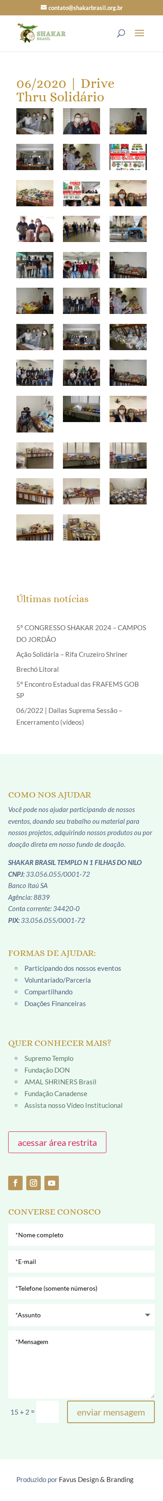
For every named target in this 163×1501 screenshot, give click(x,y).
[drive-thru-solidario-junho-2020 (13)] (81, 301)
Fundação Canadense (55, 1093)
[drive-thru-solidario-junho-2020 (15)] (34, 337)
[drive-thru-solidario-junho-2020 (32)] (34, 121)
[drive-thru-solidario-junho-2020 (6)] (34, 229)
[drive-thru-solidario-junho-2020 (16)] (81, 337)
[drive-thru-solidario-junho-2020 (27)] (34, 491)
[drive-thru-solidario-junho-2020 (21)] (34, 414)
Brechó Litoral (37, 669)
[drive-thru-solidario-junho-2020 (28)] (81, 491)
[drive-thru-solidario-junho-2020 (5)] (128, 193)
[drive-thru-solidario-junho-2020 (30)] (34, 527)
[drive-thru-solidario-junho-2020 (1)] (81, 157)
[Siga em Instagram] (33, 1183)
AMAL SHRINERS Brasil (60, 1082)
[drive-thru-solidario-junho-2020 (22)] (81, 409)
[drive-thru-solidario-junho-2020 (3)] (34, 193)
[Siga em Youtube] (51, 1183)
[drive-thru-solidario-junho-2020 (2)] (128, 157)
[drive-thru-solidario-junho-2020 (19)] (81, 373)
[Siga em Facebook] (15, 1183)
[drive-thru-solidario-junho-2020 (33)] (81, 121)
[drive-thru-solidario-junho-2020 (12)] (34, 301)
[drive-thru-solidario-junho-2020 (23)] (128, 409)
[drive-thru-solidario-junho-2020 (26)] (128, 455)
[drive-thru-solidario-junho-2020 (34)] (128, 121)
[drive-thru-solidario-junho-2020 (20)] (128, 373)
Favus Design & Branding (96, 1479)
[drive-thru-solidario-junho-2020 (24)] (34, 455)
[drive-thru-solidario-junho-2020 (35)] (34, 157)
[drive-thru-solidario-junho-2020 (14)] (128, 301)
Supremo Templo (48, 1058)
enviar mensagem (111, 1411)
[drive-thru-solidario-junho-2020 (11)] (128, 265)
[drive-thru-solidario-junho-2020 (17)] (128, 337)
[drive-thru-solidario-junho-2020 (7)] (81, 229)
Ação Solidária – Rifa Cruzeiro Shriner (72, 654)
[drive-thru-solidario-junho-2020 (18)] (34, 373)
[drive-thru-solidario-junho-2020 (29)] (128, 491)
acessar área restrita (57, 1142)
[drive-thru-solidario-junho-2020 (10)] (81, 265)
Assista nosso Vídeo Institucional (73, 1105)
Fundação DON (47, 1070)
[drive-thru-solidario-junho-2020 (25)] (81, 455)
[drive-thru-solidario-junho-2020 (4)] (81, 193)
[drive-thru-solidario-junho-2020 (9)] (34, 265)
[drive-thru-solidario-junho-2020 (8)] (128, 229)
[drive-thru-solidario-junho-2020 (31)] (81, 527)
